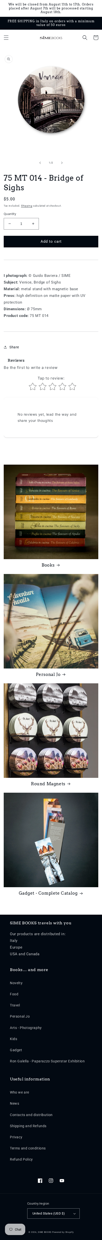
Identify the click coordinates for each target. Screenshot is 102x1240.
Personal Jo (48, 674)
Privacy (16, 1137)
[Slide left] (40, 162)
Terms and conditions (28, 1148)
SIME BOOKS (44, 1232)
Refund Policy (21, 1159)
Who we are (19, 1092)
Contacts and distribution (31, 1115)
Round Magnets (48, 783)
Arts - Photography (26, 1028)
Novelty (16, 983)
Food (14, 994)
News (14, 1103)
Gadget (16, 1050)
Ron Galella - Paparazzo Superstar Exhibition (47, 1061)
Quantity (10, 214)
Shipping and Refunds (28, 1126)
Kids (13, 1039)
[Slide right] (61, 162)
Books (48, 565)
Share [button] (14, 347)
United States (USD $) (48, 1213)
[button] (6, 37)
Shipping (26, 205)
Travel (15, 1005)
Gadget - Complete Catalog (48, 893)
